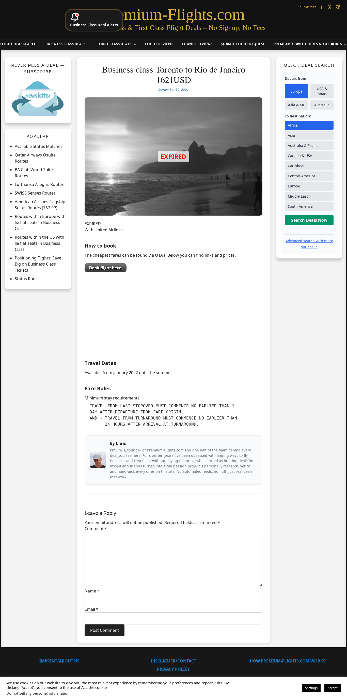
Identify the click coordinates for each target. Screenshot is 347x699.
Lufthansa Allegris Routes (39, 184)
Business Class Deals (65, 44)
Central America (301, 175)
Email (91, 609)
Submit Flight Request (243, 44)
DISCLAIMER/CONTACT (173, 661)
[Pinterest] (337, 7)
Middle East (298, 196)
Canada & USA (300, 155)
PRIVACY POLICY (173, 669)
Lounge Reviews (197, 44)
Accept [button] (332, 688)
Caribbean (297, 165)
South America (300, 206)
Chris (121, 443)
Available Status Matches (38, 146)
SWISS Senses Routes (35, 193)
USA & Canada (322, 91)
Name (92, 591)
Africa (293, 125)
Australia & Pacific (303, 145)
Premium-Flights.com (173, 14)
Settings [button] (311, 688)
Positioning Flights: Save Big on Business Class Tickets (38, 264)
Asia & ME (296, 104)
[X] (329, 7)
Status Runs (26, 279)
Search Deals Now (309, 220)
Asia (291, 135)
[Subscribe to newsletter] (37, 98)
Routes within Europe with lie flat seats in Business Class (40, 222)
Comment (96, 528)
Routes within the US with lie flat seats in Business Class (39, 243)
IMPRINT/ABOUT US (59, 661)
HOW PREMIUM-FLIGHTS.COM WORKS (287, 661)
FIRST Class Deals (115, 44)
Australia (321, 104)
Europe (296, 91)
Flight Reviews (159, 44)
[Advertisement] (173, 314)
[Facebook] (321, 7)
